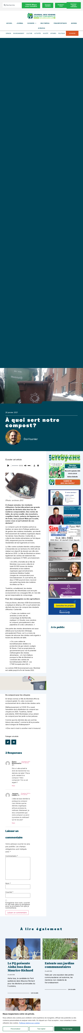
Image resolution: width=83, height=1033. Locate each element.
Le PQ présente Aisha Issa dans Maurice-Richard (20, 967)
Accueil (9, 23)
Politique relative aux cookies (29, 1023)
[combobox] (12, 5)
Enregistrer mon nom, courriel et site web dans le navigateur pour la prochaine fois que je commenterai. (17, 905)
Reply (13, 785)
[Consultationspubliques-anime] (64, 614)
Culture (29, 33)
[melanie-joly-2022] (64, 580)
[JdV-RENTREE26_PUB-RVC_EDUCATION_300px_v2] (64, 485)
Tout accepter (67, 1029)
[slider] (14, 466)
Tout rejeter (41, 1029)
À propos (41, 28)
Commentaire (11, 856)
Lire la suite (34, 993)
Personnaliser (15, 1029)
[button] (7, 742)
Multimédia (45, 23)
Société (45, 33)
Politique (61, 33)
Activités (37, 33)
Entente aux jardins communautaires (59, 965)
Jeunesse (72, 33)
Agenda (74, 23)
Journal (20, 23)
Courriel (9, 892)
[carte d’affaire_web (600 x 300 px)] (64, 505)
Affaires (53, 33)
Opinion (8, 33)
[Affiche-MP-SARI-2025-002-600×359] (64, 560)
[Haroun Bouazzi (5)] (64, 524)
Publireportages (60, 23)
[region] (41, 1022)
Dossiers (30, 23)
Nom (8, 883)
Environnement (18, 33)
